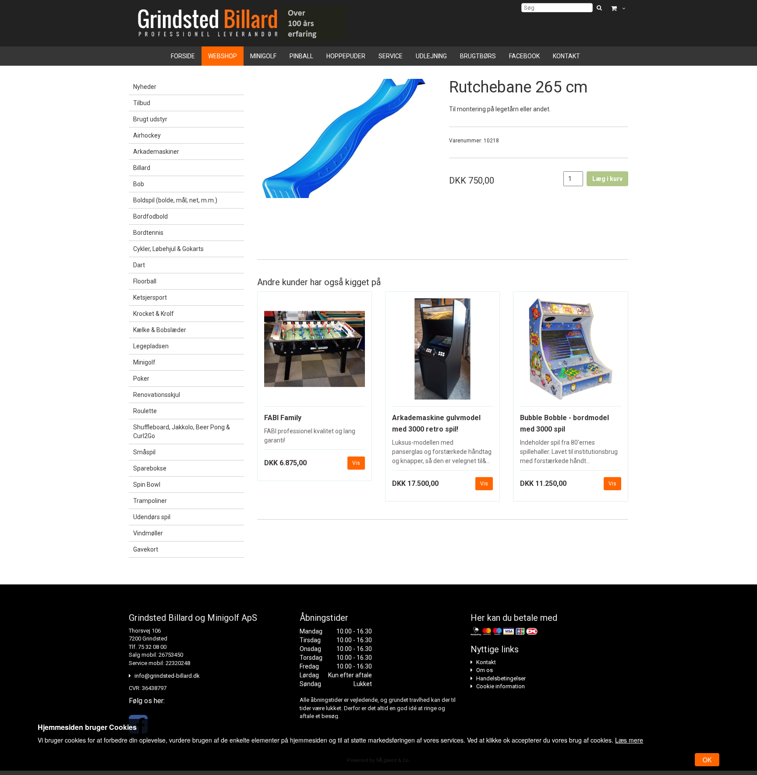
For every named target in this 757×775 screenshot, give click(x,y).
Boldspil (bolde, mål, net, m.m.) (175, 200)
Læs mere (629, 740)
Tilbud (141, 102)
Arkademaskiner (156, 151)
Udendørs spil (151, 516)
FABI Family (282, 418)
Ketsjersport (150, 297)
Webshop (222, 56)
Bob (138, 184)
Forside (183, 56)
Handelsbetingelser (501, 678)
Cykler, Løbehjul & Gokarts (168, 248)
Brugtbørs (478, 56)
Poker (141, 378)
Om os (484, 670)
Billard (141, 167)
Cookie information (500, 686)
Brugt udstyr (150, 119)
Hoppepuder (345, 56)
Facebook (524, 56)
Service (390, 56)
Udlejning (431, 56)
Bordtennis (148, 232)
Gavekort (145, 549)
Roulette (145, 410)
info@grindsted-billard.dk (167, 675)
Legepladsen (151, 346)
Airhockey (147, 135)
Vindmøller (148, 533)
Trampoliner (150, 500)
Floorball (144, 281)
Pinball (301, 56)
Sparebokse (149, 468)
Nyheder (144, 86)
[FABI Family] (314, 352)
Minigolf (263, 56)
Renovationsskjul (156, 394)
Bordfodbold (150, 216)
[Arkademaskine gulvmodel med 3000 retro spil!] (442, 352)
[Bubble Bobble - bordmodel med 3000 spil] (570, 352)
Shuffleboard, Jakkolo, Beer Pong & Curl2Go (181, 431)
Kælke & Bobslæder (159, 329)
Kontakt (566, 56)
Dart (139, 265)
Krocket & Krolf (153, 313)
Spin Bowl (146, 484)
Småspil (144, 452)
